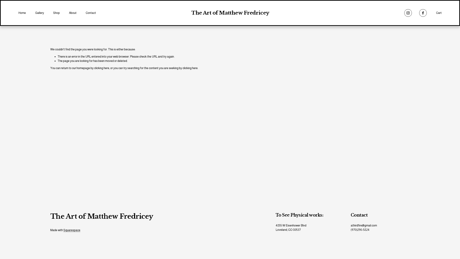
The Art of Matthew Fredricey (230, 13)
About (73, 12)
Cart (439, 12)
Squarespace (71, 230)
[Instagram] (408, 13)
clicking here (101, 68)
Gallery (39, 12)
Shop (56, 12)
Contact (91, 12)
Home (22, 12)
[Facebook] (423, 13)
